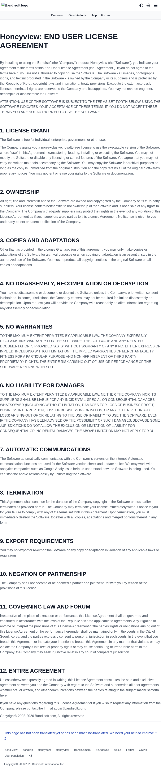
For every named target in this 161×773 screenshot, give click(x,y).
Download (57, 15)
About (117, 749)
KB (30, 755)
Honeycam (44, 749)
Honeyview (62, 749)
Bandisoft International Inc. (48, 764)
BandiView (11, 749)
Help (94, 15)
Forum (105, 15)
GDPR (143, 749)
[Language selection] (148, 5)
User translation (14, 755)
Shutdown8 (102, 749)
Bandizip (27, 749)
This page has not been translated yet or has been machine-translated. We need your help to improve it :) (80, 735)
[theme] (141, 5)
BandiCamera (82, 749)
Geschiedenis (78, 15)
